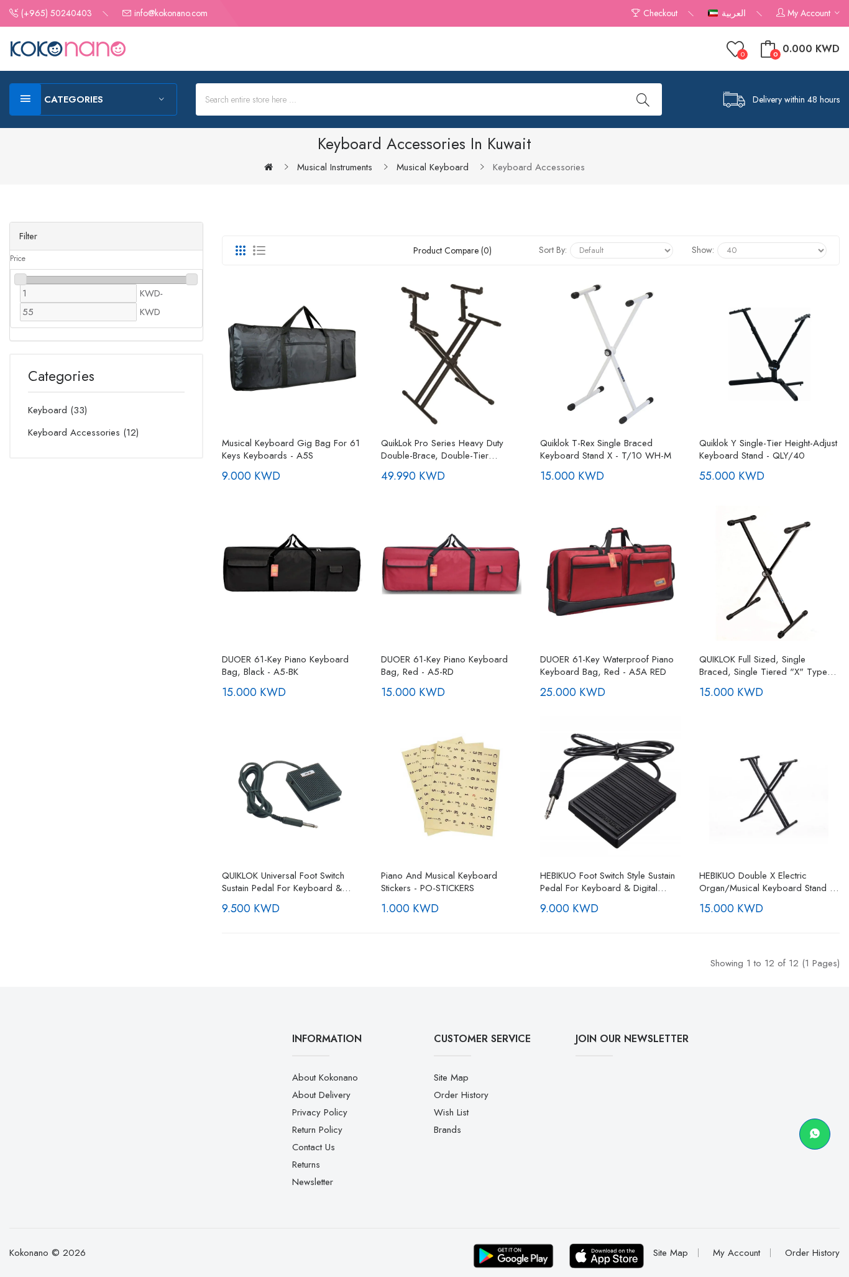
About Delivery (321, 1095)
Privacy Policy (319, 1112)
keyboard (56, 410)
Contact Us (313, 1147)
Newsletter (312, 1182)
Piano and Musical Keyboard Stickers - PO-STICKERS (439, 881)
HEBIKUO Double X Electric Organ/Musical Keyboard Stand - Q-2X (766, 881)
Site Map (451, 1077)
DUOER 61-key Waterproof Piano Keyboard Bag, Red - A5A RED (607, 665)
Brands (447, 1130)
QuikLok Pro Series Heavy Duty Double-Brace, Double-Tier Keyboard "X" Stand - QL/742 (442, 449)
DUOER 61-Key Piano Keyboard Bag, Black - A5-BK (285, 665)
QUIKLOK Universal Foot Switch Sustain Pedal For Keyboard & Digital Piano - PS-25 (283, 881)
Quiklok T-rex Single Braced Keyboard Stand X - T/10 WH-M (605, 449)
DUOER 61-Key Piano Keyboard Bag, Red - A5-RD (444, 665)
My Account (736, 1253)
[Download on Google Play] (513, 1255)
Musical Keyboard (433, 167)
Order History (461, 1095)
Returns (306, 1164)
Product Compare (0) (452, 250)
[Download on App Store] (606, 1255)
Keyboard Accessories (539, 167)
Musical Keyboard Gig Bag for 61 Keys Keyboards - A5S (291, 449)
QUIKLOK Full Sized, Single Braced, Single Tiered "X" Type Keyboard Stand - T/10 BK (763, 665)
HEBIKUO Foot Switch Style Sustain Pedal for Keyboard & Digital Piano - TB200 (607, 881)
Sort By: (553, 250)
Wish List (451, 1112)
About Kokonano (325, 1077)
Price (17, 258)
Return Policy (317, 1130)
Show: (703, 250)
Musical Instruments (334, 167)
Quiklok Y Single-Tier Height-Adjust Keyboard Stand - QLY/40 (768, 449)
